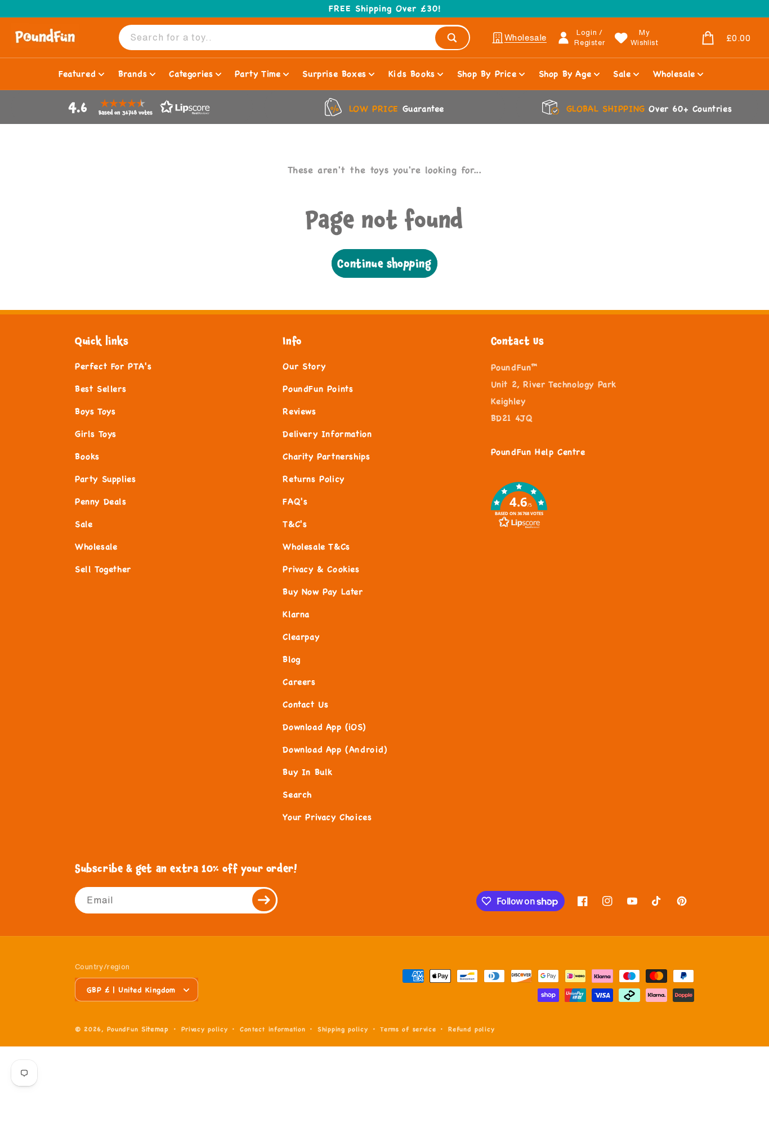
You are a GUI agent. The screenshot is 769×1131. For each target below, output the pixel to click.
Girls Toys (96, 433)
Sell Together (103, 569)
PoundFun (122, 1029)
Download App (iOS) (324, 726)
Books (87, 456)
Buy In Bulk (308, 771)
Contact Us (305, 704)
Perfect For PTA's (113, 366)
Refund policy (471, 1029)
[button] (710, 38)
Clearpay (301, 636)
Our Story (304, 366)
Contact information (272, 1029)
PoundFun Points (318, 388)
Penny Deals (101, 501)
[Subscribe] (264, 900)
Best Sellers (100, 388)
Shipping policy (343, 1029)
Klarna (296, 614)
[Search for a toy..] (452, 37)
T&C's (295, 523)
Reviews (299, 411)
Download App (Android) (335, 749)
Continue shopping (384, 263)
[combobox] (294, 37)
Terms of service (408, 1029)
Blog (291, 659)
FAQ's (295, 501)
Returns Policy (313, 478)
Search (297, 794)
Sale (83, 523)
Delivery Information (327, 433)
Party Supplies (105, 478)
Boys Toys (95, 411)
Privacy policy (204, 1029)
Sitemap (155, 1028)
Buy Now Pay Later (323, 591)
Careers (299, 681)
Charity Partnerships (326, 456)
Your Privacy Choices (327, 816)
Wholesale (96, 546)
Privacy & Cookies (321, 569)
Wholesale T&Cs (316, 546)
